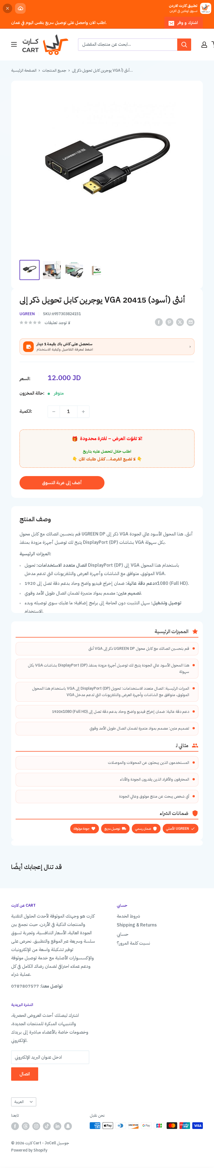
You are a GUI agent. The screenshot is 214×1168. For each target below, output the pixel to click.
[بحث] (184, 44)
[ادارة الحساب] (204, 45)
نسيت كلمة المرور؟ (133, 943)
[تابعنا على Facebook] (15, 1126)
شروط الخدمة (128, 916)
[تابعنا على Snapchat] (68, 1126)
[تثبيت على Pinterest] (169, 322)
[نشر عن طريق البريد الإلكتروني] (190, 322)
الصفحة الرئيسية (24, 70)
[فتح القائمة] (14, 44)
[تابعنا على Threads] (26, 1126)
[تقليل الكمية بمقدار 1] (54, 412)
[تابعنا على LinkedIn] (57, 1126)
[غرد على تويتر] (180, 322)
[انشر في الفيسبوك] (159, 322)
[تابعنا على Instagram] (36, 1126)
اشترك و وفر (187, 23)
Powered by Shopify (29, 1150)
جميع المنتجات (54, 70)
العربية (19, 1102)
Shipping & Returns (137, 925)
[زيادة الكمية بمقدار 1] (83, 412)
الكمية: (26, 411)
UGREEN (27, 314)
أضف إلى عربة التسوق (62, 482)
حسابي (122, 934)
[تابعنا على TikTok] (47, 1126)
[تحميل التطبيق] (20, 8)
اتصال (25, 1074)
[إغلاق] (7, 8)
